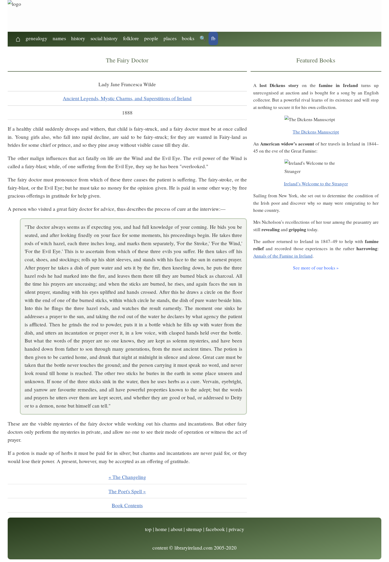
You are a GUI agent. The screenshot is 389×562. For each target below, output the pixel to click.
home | (162, 529)
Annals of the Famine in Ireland (283, 256)
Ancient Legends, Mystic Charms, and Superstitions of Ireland (127, 98)
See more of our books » (316, 268)
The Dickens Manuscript (316, 132)
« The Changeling (127, 477)
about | (178, 529)
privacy (236, 529)
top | (149, 529)
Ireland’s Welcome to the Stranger (316, 184)
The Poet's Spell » (127, 491)
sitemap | (195, 529)
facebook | (216, 529)
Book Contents (127, 505)
